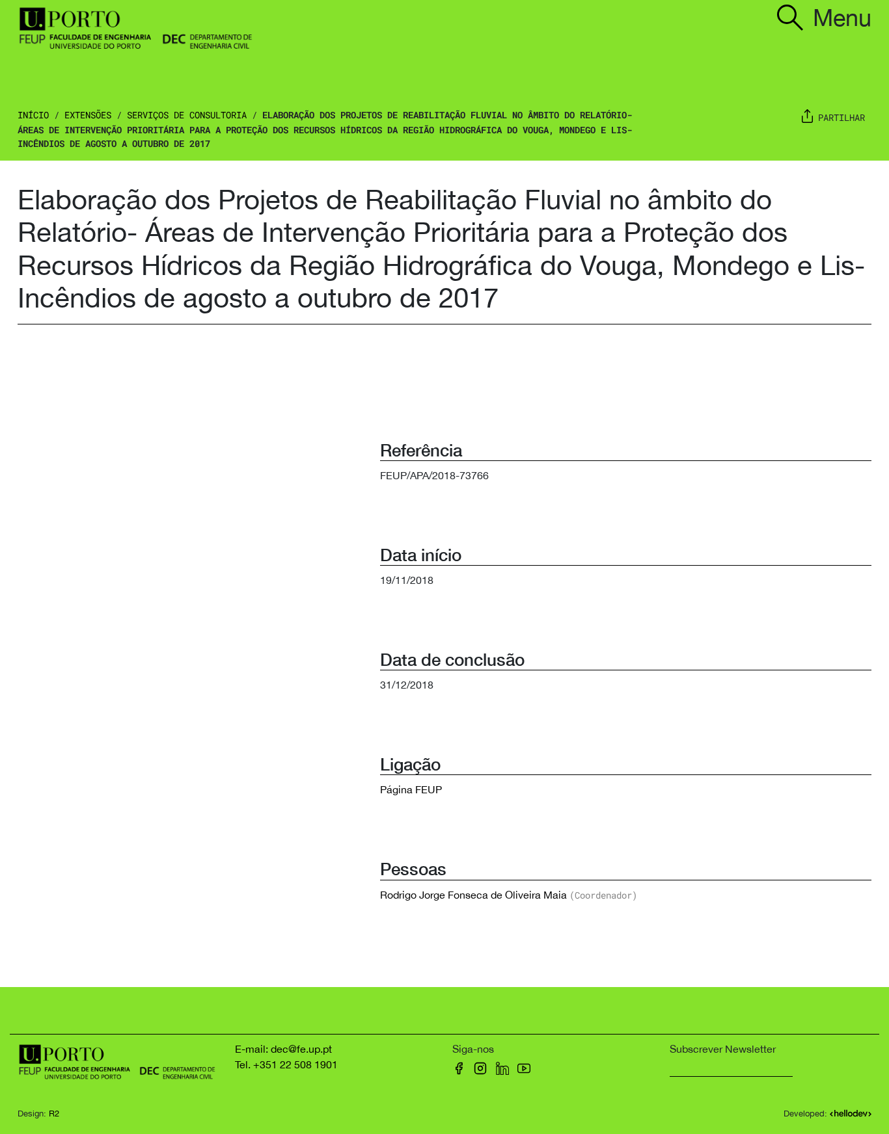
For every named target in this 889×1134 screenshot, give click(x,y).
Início (33, 115)
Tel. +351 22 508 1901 (286, 1064)
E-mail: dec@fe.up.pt (283, 1049)
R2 (54, 1113)
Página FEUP (411, 789)
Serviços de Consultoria (187, 115)
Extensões (87, 115)
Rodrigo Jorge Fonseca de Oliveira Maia (473, 895)
